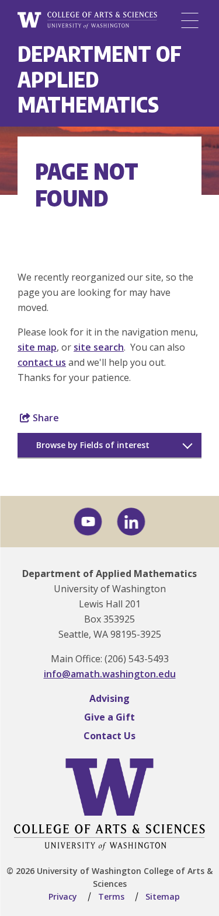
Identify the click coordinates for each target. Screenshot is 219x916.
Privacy (62, 896)
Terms (111, 896)
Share (44, 417)
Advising (109, 698)
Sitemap (162, 896)
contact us (42, 362)
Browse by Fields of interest (93, 444)
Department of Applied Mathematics (109, 573)
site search (99, 347)
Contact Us (109, 735)
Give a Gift (109, 717)
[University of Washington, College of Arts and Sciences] (87, 21)
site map (37, 347)
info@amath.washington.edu (110, 673)
